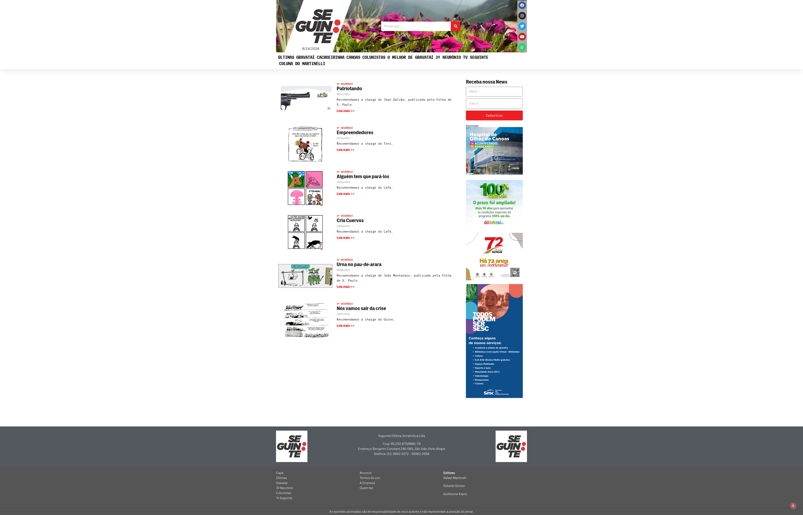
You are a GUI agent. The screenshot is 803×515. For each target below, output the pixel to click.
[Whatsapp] (522, 47)
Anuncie (366, 473)
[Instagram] (522, 15)
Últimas (286, 57)
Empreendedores (355, 132)
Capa (279, 473)
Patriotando (349, 88)
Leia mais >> (346, 111)
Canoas (353, 57)
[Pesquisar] (455, 26)
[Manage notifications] (793, 505)
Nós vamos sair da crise (361, 308)
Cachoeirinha (330, 57)
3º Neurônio (448, 57)
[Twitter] (522, 26)
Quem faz (366, 488)
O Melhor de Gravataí (410, 57)
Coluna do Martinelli (302, 63)
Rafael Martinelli (454, 478)
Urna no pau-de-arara (359, 264)
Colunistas (373, 57)
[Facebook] (522, 5)
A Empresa (367, 483)
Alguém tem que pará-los (363, 176)
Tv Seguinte (475, 57)
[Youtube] (522, 36)
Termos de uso (370, 478)
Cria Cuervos (350, 220)
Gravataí (305, 57)
